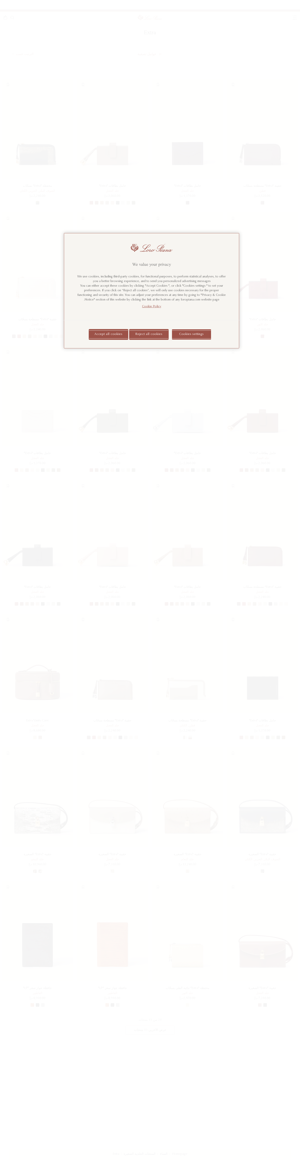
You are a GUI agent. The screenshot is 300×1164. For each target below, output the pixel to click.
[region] (151, 291)
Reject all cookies (149, 334)
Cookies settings (191, 334)
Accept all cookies (108, 334)
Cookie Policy (151, 306)
